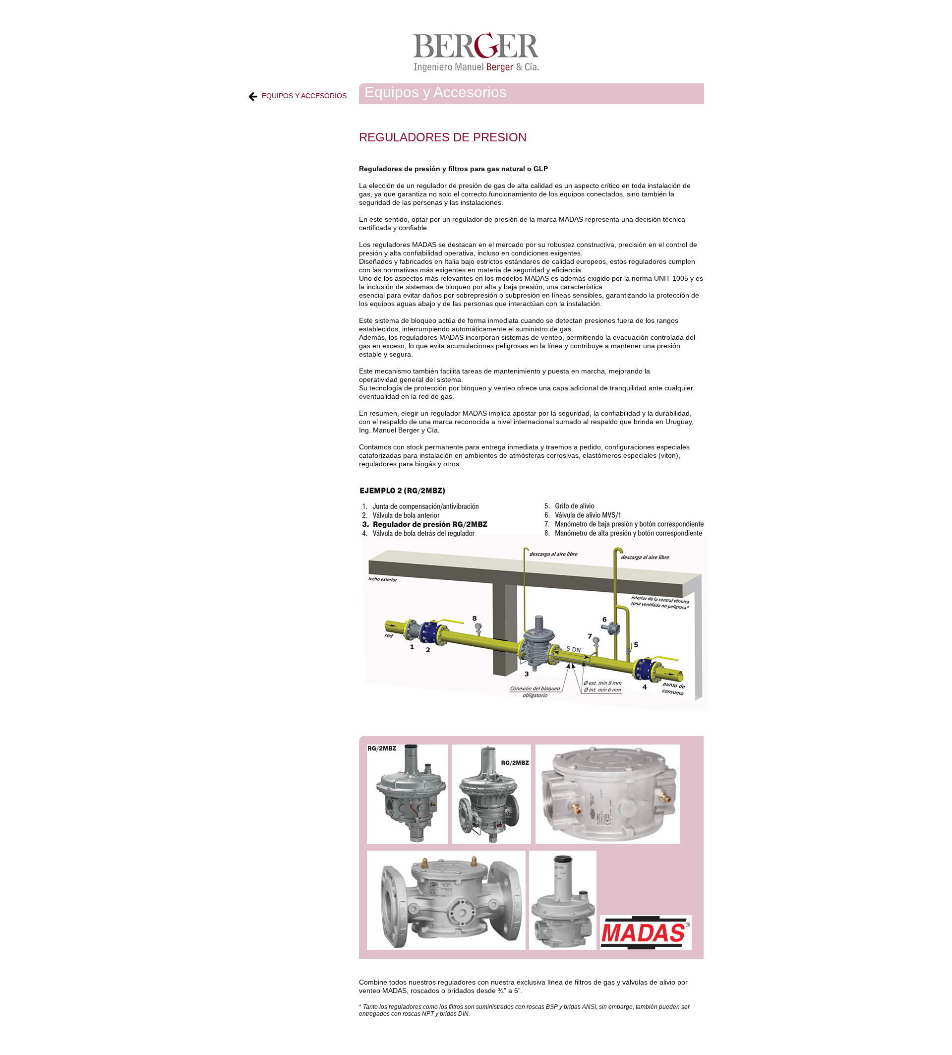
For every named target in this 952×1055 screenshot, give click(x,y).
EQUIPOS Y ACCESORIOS (304, 96)
